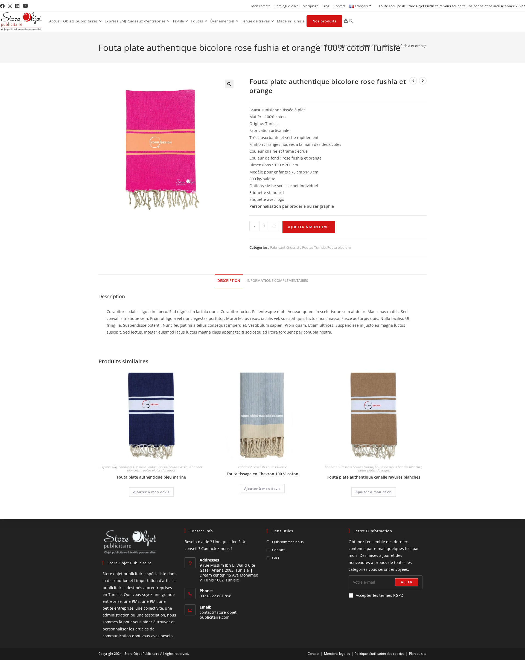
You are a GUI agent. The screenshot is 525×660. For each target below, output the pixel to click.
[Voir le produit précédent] (413, 81)
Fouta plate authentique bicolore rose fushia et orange (382, 45)
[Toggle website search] (351, 21)
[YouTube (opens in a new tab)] (25, 6)
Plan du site (418, 653)
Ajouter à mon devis (309, 227)
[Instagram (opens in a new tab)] (10, 6)
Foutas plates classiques (158, 470)
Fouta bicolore (339, 247)
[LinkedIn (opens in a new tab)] (17, 6)
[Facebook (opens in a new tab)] (3, 6)
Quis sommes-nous (288, 541)
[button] (229, 84)
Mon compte (260, 6)
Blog (326, 6)
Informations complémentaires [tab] (277, 280)
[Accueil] (317, 45)
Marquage (311, 6)
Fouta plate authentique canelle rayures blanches (373, 477)
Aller (407, 582)
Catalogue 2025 (287, 6)
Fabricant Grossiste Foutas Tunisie (298, 247)
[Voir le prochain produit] (423, 81)
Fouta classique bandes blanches (398, 467)
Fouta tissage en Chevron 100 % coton (262, 473)
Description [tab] (228, 280)
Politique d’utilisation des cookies (379, 653)
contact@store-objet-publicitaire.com (219, 615)
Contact (339, 6)
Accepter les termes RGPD (379, 595)
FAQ (275, 557)
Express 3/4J (108, 467)
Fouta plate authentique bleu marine (151, 477)
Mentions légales (337, 653)
